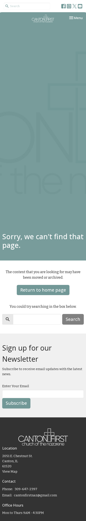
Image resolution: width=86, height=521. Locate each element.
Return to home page (43, 290)
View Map (9, 472)
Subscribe (16, 403)
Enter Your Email (15, 386)
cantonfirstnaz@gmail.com (35, 495)
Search (73, 319)
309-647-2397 (26, 489)
